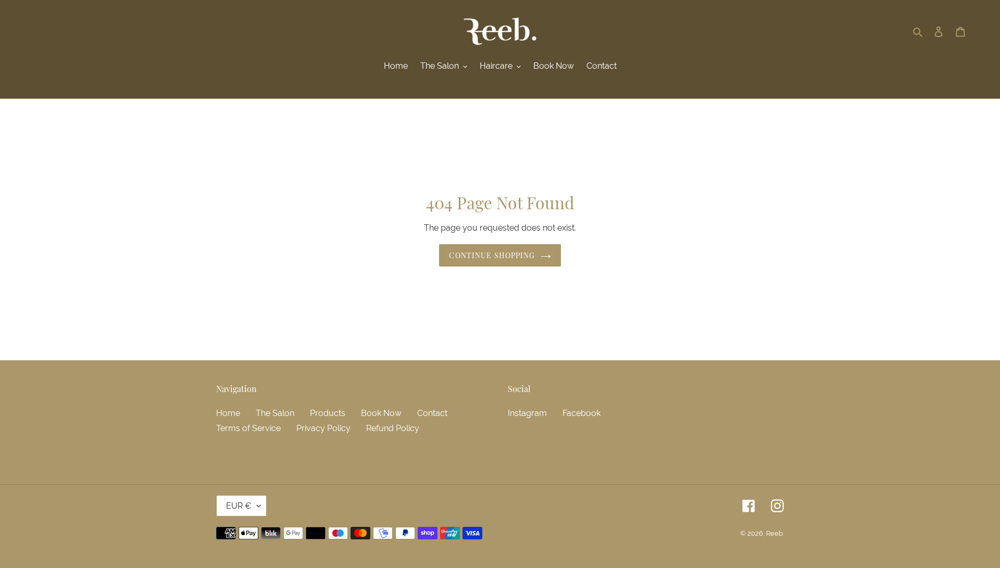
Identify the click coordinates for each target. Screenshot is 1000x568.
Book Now (381, 413)
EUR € (239, 506)
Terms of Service (248, 428)
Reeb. (775, 533)
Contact (432, 413)
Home (228, 413)
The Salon (275, 413)
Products (327, 413)
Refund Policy (392, 428)
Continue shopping (492, 255)
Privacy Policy (323, 428)
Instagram (527, 413)
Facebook (581, 413)
